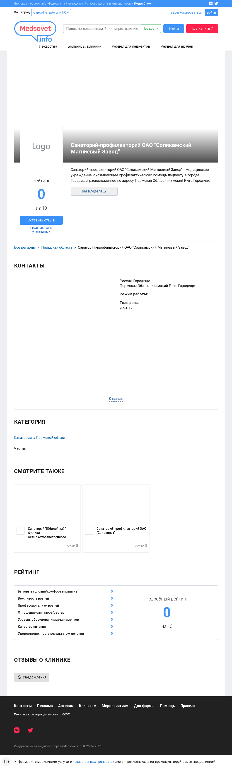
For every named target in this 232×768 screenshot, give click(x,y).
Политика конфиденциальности (36, 714)
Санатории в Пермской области (41, 437)
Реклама (45, 706)
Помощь (167, 706)
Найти (174, 28)
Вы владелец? (94, 191)
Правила (188, 706)
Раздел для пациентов (131, 46)
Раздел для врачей (177, 46)
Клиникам (87, 706)
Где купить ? (202, 28)
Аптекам (66, 706)
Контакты (23, 706)
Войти (211, 12)
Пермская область (56, 247)
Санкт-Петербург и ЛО (50, 12)
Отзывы (116, 398)
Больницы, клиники (84, 46)
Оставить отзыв (41, 220)
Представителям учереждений (41, 229)
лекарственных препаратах (93, 761)
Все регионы (25, 247)
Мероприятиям (115, 706)
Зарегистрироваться (186, 12)
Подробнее (142, 3)
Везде (149, 28)
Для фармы (144, 706)
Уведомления (34, 677)
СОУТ (66, 714)
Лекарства (48, 46)
